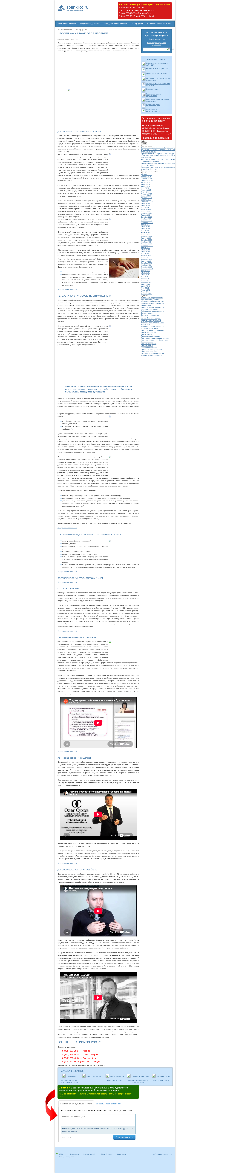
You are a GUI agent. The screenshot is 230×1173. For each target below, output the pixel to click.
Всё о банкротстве (65, 30)
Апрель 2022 (146, 255)
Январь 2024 (146, 215)
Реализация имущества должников (156, 44)
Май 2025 (145, 188)
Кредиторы (145, 324)
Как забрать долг (152, 89)
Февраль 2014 (146, 294)
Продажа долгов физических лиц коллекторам (158, 79)
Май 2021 (145, 276)
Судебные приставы (157, 39)
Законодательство (148, 317)
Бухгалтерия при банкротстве (156, 35)
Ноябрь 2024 (146, 200)
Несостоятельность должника (159, 23)
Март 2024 (145, 211)
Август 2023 (145, 225)
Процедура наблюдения (150, 336)
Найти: (143, 141)
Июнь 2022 (145, 251)
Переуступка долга (153, 105)
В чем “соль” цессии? (93, 1076)
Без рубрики (146, 305)
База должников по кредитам (157, 69)
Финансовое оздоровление (151, 355)
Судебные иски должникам (151, 349)
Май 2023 (145, 230)
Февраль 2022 (146, 259)
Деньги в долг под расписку (156, 73)
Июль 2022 (145, 250)
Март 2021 (145, 280)
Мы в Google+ (106, 1154)
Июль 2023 (145, 227)
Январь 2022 (146, 261)
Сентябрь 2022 (147, 246)
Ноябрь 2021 (146, 265)
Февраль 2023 (146, 236)
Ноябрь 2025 (146, 177)
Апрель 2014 (146, 290)
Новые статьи (146, 334)
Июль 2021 (145, 273)
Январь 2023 (146, 238)
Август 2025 (145, 182)
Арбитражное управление (157, 32)
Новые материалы (148, 332)
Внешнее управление (149, 309)
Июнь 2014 (145, 286)
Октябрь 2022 (146, 244)
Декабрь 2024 (146, 198)
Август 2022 (145, 248)
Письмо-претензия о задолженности (153, 95)
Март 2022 (145, 257)
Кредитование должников (90, 23)
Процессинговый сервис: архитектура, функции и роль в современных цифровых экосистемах (158, 155)
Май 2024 (145, 207)
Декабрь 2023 (146, 217)
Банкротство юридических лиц (153, 303)
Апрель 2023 (146, 232)
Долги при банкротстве (67, 23)
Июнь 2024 (145, 205)
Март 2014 (145, 292)
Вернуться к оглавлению (67, 289)
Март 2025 (145, 192)
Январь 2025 (146, 196)
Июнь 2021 (145, 275)
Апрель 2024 (146, 209)
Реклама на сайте (90, 1154)
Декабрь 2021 (146, 263)
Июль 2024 (145, 203)
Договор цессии (137, 23)
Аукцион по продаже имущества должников (158, 84)
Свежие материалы (148, 344)
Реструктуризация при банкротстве (155, 340)
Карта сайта (121, 1154)
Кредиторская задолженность (152, 323)
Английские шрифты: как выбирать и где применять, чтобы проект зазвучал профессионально (158, 150)
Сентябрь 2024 (147, 202)
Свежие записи (147, 342)
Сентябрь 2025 (147, 180)
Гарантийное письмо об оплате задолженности (157, 100)
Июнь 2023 (145, 228)
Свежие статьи (147, 346)
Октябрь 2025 (146, 178)
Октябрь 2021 (146, 267)
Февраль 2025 (146, 194)
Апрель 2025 (146, 190)
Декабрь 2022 (146, 240)
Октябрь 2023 (146, 221)
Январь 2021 (146, 284)
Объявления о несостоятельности (153, 110)
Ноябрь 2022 (146, 242)
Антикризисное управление (152, 298)
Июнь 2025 (145, 186)
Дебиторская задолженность (152, 311)
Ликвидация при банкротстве (115, 23)
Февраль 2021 (146, 282)
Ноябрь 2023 (146, 219)
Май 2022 (145, 253)
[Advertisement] (98, 70)
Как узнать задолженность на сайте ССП (157, 64)
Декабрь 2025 (146, 175)
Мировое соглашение (149, 328)
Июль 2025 (145, 184)
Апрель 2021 (146, 278)
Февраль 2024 (146, 213)
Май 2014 (145, 288)
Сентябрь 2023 (147, 223)
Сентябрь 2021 (147, 269)
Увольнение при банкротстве (152, 353)
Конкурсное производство (151, 319)
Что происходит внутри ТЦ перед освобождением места (158, 160)
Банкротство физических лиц (152, 301)
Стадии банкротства (149, 348)
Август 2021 (145, 271)
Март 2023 (145, 234)
